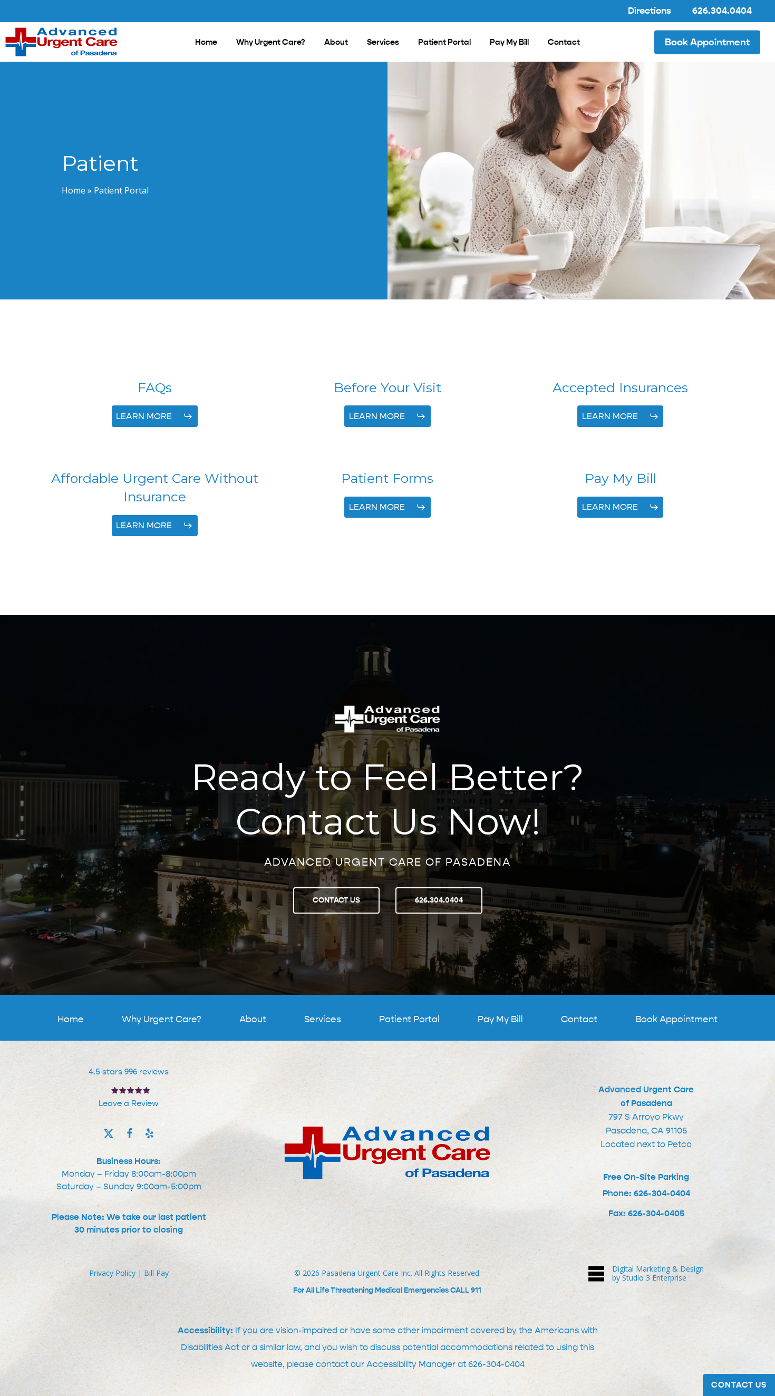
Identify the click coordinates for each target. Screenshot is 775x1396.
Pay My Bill (500, 1019)
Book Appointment (676, 1019)
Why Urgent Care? (161, 1019)
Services (322, 1019)
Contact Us (739, 1385)
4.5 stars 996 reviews (129, 1072)
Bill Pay (156, 1273)
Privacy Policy (112, 1273)
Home (73, 190)
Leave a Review (129, 1103)
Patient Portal (409, 1019)
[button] (154, 416)
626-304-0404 (496, 1364)
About (252, 1019)
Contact (579, 1019)
